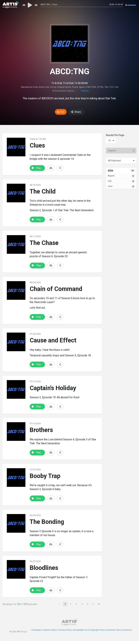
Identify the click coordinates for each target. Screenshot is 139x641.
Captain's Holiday (53, 388)
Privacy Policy (65, 630)
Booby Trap (45, 476)
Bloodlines (44, 567)
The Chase (44, 242)
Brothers (41, 430)
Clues (37, 145)
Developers (36, 630)
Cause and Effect (53, 340)
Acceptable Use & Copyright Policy (89, 630)
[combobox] (111, 140)
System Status (50, 630)
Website (85, 91)
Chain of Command (56, 288)
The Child (43, 191)
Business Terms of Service (119, 630)
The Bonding (47, 521)
